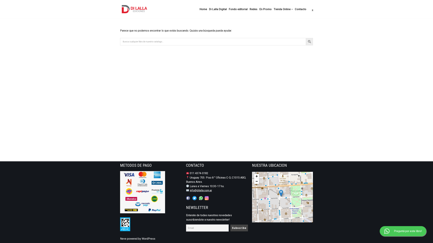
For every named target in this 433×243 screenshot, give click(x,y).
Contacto (300, 9)
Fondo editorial (238, 9)
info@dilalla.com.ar (201, 190)
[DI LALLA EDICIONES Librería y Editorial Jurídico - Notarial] (137, 9)
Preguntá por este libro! (408, 231)
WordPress (148, 238)
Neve (123, 238)
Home (203, 9)
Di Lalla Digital (218, 9)
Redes (253, 9)
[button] (292, 9)
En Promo (265, 9)
